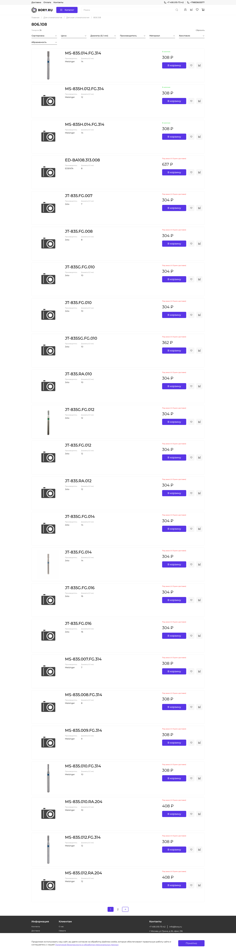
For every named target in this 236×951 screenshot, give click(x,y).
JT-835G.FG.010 (80, 267)
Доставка (36, 2)
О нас (61, 926)
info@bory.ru (175, 927)
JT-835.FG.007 (78, 195)
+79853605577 (197, 2)
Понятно (191, 943)
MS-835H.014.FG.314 (84, 124)
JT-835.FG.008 (79, 231)
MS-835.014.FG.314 (83, 53)
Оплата (47, 2)
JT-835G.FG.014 (80, 516)
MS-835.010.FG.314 (83, 766)
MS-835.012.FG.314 (83, 837)
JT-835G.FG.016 (80, 587)
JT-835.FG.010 (78, 302)
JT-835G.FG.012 (79, 409)
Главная (35, 17)
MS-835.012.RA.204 (83, 872)
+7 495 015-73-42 (175, 2)
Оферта (62, 931)
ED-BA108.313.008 (82, 160)
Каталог (69, 10)
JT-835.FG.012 (78, 445)
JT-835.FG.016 (78, 623)
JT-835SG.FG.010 (81, 338)
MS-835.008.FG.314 (83, 694)
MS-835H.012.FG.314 (84, 88)
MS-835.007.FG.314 (83, 659)
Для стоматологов (53, 17)
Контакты (58, 2)
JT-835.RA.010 (78, 373)
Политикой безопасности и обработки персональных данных (86, 945)
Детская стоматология (77, 17)
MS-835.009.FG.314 (83, 730)
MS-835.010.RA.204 (83, 801)
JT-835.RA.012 (78, 480)
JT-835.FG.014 (78, 552)
